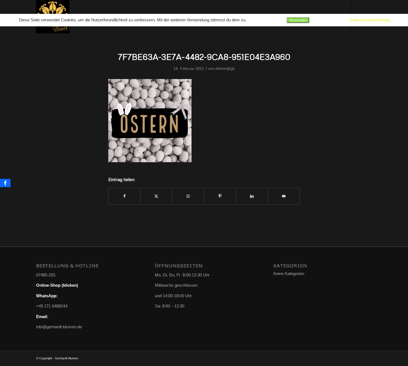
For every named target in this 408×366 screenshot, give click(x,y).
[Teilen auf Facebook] (124, 196)
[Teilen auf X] (156, 196)
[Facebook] (5, 183)
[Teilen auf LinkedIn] (252, 196)
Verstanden (298, 20)
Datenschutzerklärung (369, 19)
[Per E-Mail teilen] (283, 196)
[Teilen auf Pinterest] (220, 196)
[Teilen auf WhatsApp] (188, 196)
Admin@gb (225, 68)
